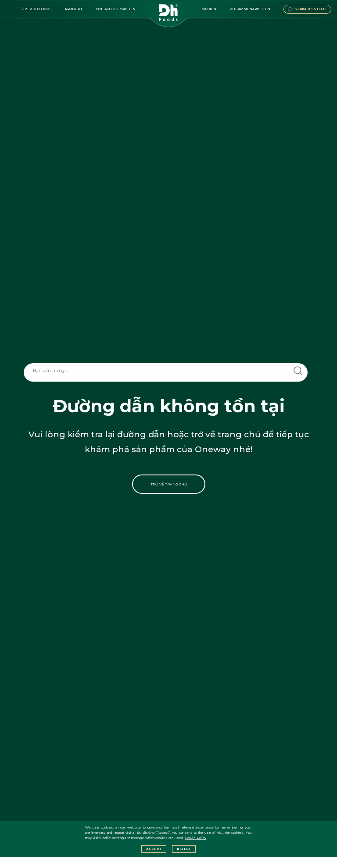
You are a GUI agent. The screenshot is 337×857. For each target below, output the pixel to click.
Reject (184, 849)
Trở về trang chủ (169, 484)
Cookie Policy (195, 838)
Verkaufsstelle (311, 9)
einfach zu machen (116, 9)
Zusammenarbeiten (249, 9)
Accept (153, 849)
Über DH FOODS (37, 9)
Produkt (73, 9)
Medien (208, 9)
